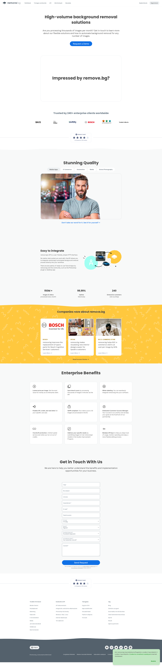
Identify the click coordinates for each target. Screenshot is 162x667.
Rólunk (110, 620)
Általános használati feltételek (84, 654)
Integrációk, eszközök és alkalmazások (66, 608)
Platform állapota (87, 614)
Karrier (110, 617)
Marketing (32, 611)
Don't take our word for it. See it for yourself (80, 222)
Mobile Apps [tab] (54, 169)
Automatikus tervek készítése (116, 611)
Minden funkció (34, 605)
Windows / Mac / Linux (62, 614)
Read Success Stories (80, 359)
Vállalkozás (33, 627)
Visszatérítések (86, 611)
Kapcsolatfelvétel (87, 608)
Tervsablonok (60, 620)
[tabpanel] (81, 196)
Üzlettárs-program (113, 608)
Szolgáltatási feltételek (77, 568)
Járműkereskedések (35, 624)
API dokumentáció (61, 605)
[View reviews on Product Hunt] (81, 583)
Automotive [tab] (81, 169)
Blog (109, 605)
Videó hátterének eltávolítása (116, 614)
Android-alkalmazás (61, 617)
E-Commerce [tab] (67, 169)
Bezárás (153, 661)
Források (84, 617)
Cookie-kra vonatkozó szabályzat (140, 654)
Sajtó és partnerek (113, 624)
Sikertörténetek (34, 630)
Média (31, 620)
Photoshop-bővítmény (62, 611)
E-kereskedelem (34, 617)
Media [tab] (92, 169)
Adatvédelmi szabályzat (89, 566)
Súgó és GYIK (85, 605)
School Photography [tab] (106, 169)
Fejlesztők (32, 614)
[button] (27, 3)
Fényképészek (34, 608)
